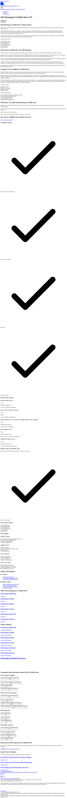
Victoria (5, 12)
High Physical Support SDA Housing (11, 584)
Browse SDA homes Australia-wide (10, 578)
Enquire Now (3, 20)
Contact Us (3, 749)
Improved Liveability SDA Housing (10, 586)
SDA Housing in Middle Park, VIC (10, 579)
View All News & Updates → (7, 771)
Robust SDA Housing (7, 587)
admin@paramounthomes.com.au (13, 778)
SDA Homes (5, 11)
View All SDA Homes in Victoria (13, 749)
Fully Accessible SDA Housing (9, 585)
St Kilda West (6, 14)
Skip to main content (5, 1)
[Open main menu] (2, 8)
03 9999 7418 (3, 778)
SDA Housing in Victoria (8, 576)
